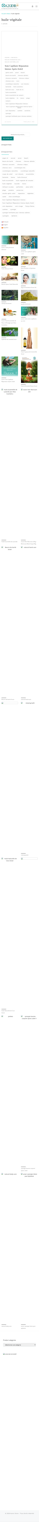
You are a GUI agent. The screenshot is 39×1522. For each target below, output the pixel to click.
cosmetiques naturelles (10, 171)
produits (11, 190)
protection (20, 190)
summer (5, 209)
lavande (17, 183)
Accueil (4, 13)
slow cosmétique (14, 196)
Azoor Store (14, 1513)
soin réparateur (7, 206)
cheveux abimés (29, 161)
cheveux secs (7, 167)
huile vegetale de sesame (24, 180)
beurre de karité (7, 161)
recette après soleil (8, 193)
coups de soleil (7, 174)
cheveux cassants (8, 164)
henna (13, 177)
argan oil (5, 158)
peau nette (29, 187)
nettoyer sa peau (8, 187)
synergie (13, 209)
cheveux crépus (22, 164)
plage (4, 190)
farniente (5, 177)
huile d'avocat (22, 177)
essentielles (30, 174)
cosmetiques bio (19, 167)
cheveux (18, 161)
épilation (14, 216)
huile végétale (7, 183)
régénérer (30, 193)
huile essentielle (7, 180)
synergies (5, 216)
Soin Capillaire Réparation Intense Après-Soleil (18, 203)
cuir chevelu (19, 174)
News (8, 13)
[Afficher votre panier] (32, 6)
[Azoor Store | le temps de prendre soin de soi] (10, 5)
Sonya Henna (29, 206)
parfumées (19, 187)
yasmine (9, 121)
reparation (21, 193)
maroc (24, 183)
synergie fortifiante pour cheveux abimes (16, 212)
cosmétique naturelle (28, 171)
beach (26, 158)
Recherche (7, 138)
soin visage (19, 206)
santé (4, 196)
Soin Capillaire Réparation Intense (13, 200)
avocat (13, 158)
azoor (20, 158)
